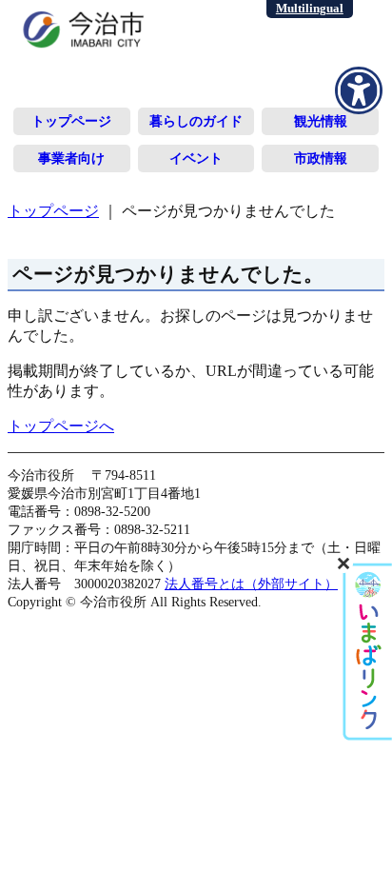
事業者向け (71, 158)
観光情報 (320, 121)
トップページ (71, 121)
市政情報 (320, 158)
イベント (196, 158)
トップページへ (61, 426)
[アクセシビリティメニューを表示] (358, 90)
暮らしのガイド (196, 121)
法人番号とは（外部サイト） (251, 583)
